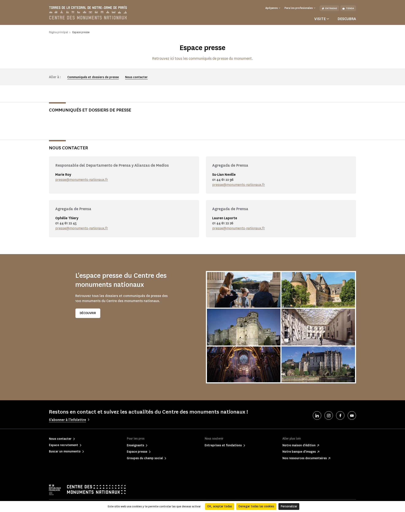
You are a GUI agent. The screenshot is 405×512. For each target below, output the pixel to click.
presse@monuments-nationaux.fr (81, 179)
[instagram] (328, 415)
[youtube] (352, 415)
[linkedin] (317, 415)
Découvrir (88, 313)
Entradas (331, 8)
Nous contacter (136, 77)
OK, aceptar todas (219, 506)
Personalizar (289, 506)
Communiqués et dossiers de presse (93, 77)
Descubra (347, 18)
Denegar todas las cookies (256, 506)
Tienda (350, 8)
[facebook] (340, 415)
